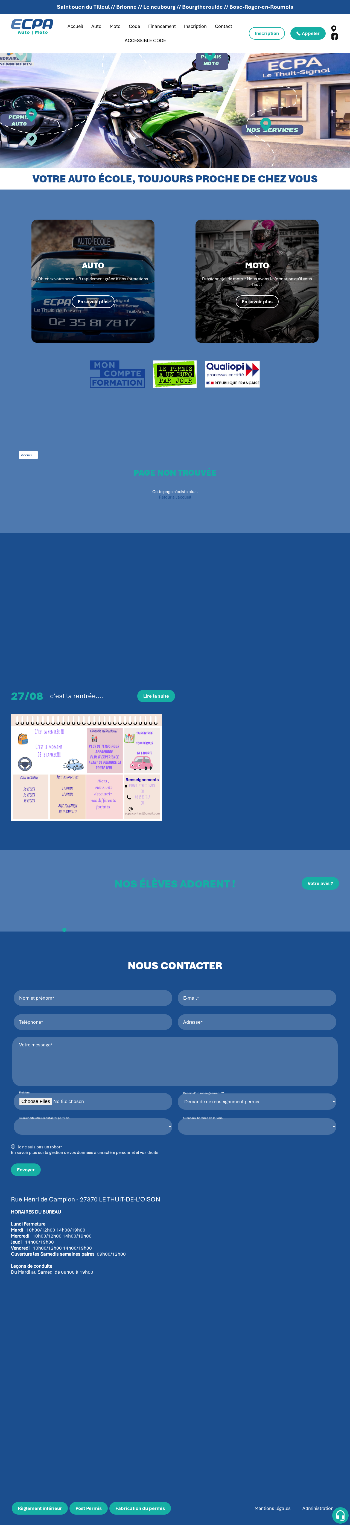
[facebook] (334, 38)
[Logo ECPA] (32, 27)
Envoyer (26, 1170)
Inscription (195, 26)
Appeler (311, 33)
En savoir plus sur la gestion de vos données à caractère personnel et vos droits (84, 1152)
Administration (318, 1508)
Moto (115, 26)
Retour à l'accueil (175, 497)
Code (134, 26)
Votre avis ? (320, 883)
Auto (96, 26)
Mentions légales (273, 1508)
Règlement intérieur (40, 1508)
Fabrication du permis (140, 1508)
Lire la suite (156, 696)
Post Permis (88, 1508)
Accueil (75, 26)
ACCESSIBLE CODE (145, 40)
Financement (162, 26)
